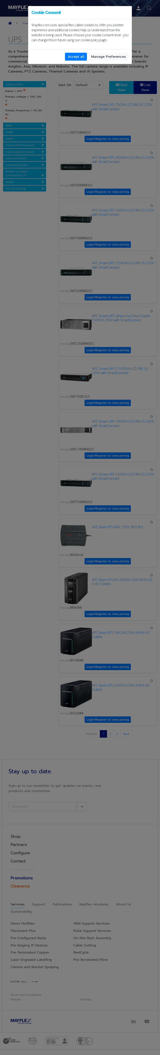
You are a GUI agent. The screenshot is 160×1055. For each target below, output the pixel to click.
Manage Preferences (108, 56)
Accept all (76, 56)
